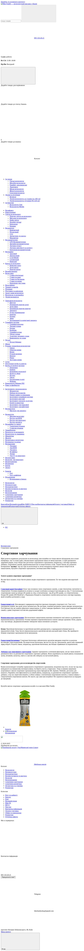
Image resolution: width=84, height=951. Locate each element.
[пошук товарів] (39, 13)
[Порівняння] (18, 75)
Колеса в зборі (15, 373)
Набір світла (14, 220)
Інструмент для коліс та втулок (21, 401)
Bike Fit (24, 504)
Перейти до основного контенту (13, 2)
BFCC (29, 504)
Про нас (35, 504)
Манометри (14, 238)
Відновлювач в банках (18, 479)
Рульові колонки (16, 354)
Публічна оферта (24, 506)
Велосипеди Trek (16, 205)
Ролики (12, 316)
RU (6, 527)
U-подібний (14, 258)
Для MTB (13, 448)
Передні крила (15, 269)
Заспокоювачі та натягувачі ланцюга (23, 320)
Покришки (14, 368)
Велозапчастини (11, 487)
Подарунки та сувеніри (14, 498)
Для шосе (13, 446)
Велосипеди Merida (17, 207)
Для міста (13, 450)
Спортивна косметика (13, 497)
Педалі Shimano (15, 342)
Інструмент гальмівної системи (21, 397)
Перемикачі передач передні (20, 308)
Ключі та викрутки (17, 403)
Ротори (12, 328)
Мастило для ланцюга (18, 411)
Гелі (11, 473)
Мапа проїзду (6, 932)
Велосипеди (9, 483)
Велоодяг (8, 491)
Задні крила (14, 267)
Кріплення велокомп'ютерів (20, 250)
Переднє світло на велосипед (20, 216)
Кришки (13, 226)
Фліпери (13, 381)
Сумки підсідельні (16, 275)
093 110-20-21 (39, 38)
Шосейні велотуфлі (17, 416)
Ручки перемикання (17, 312)
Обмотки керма (15, 350)
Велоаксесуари (10, 485)
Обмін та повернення (13, 813)
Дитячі (12, 454)
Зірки (12, 318)
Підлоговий (14, 232)
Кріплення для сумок (17, 283)
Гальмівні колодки (16, 324)
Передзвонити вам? (8, 877)
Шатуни (13, 303)
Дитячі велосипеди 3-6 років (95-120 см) (25, 201)
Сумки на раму (15, 277)
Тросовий (13, 254)
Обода (12, 377)
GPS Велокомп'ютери (18, 242)
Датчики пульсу (16, 246)
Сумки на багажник (17, 279)
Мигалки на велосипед (18, 218)
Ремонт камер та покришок (20, 395)
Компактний (14, 230)
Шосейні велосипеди (17, 183)
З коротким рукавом (17, 426)
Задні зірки (14, 307)
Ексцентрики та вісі (17, 379)
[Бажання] (42, 94)
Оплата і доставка (60, 504)
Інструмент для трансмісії (19, 405)
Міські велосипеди (17, 189)
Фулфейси (13, 452)
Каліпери (13, 330)
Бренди (3, 504)
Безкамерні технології (18, 371)
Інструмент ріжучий (17, 399)
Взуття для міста (16, 422)
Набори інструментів (17, 393)
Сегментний (14, 260)
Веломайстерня (15, 504)
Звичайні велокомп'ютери (19, 244)
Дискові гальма (15, 326)
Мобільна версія (40, 764)
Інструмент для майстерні (19, 407)
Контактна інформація (46, 504)
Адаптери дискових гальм (19, 336)
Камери (12, 369)
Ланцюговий (14, 256)
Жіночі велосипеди (17, 191)
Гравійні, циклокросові (18, 185)
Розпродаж (9, 500)
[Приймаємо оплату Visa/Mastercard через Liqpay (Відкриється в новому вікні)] (19, 747)
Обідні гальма (15, 334)
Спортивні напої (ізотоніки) (12, 589)
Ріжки (12, 358)
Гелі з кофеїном (15, 475)
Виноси (12, 356)
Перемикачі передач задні (19, 305)
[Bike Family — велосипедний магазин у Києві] (12, 742)
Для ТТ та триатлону (17, 456)
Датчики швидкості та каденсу (21, 248)
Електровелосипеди (17, 193)
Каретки (13, 314)
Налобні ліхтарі (15, 222)
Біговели (13, 197)
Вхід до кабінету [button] (11, 795)
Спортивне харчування (14, 495)
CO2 (11, 234)
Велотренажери (11, 493)
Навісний (13, 261)
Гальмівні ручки (16, 332)
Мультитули (14, 391)
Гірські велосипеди (17, 181)
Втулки (12, 375)
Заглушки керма (16, 360)
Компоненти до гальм (18, 338)
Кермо (12, 352)
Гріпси (12, 348)
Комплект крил (15, 265)
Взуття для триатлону (18, 420)
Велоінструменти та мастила (16, 489)
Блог (8, 504)
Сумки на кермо (16, 281)
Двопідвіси (14, 187)
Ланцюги (13, 310)
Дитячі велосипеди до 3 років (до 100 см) (25, 199)
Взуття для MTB (16, 418)
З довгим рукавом (16, 428)
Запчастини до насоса (18, 236)
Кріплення (14, 224)
